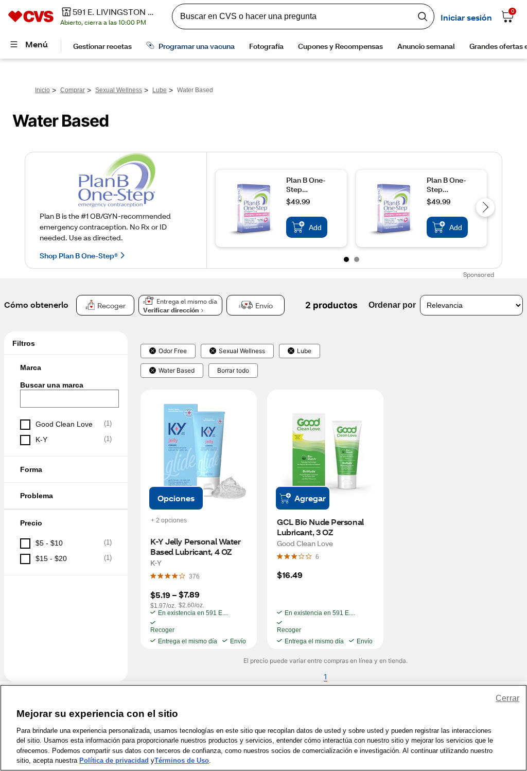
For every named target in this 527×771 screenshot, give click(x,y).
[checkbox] (66, 424)
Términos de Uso (181, 760)
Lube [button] (304, 351)
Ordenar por (392, 305)
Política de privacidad (114, 760)
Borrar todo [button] (233, 370)
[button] (65, 367)
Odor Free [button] (173, 351)
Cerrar (507, 698)
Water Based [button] (177, 370)
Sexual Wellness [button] (242, 351)
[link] (176, 498)
